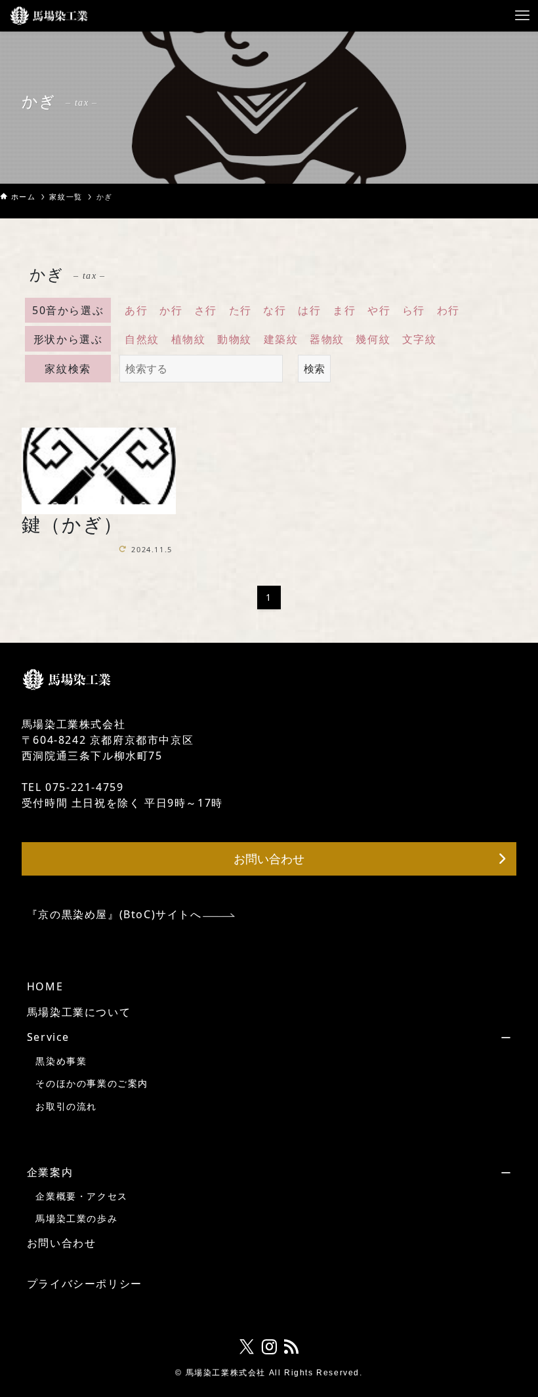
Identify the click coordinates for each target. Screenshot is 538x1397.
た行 (240, 310)
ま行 (344, 310)
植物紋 (188, 339)
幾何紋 (373, 339)
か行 (170, 310)
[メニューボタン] (522, 15)
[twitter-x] (247, 1347)
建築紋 (281, 339)
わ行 (448, 310)
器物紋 (327, 339)
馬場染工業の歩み (76, 1218)
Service (48, 1037)
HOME (45, 986)
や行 (378, 310)
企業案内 (50, 1172)
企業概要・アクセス (81, 1196)
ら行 (413, 310)
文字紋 (419, 339)
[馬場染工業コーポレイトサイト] (49, 15)
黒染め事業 (61, 1061)
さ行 (205, 310)
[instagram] (269, 1347)
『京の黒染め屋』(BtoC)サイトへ (114, 914)
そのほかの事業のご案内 (91, 1083)
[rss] (291, 1347)
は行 (309, 310)
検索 (314, 368)
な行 (274, 310)
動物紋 (234, 339)
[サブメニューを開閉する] (385, 1037)
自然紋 (142, 339)
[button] (269, 859)
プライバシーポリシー (84, 1283)
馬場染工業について (79, 1012)
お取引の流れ (66, 1106)
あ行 (136, 310)
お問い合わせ (61, 1243)
